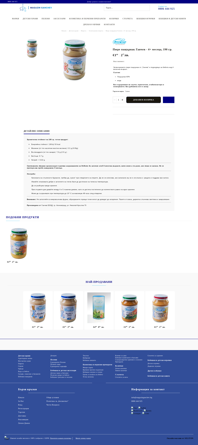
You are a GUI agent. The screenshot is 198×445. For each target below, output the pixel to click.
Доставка (22, 416)
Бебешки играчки (145, 19)
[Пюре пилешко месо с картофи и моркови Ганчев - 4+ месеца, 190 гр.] (160, 307)
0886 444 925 (12, 2)
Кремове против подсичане (93, 370)
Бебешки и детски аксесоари (63, 370)
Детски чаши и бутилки (59, 373)
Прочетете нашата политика (60, 438)
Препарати (119, 362)
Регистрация (23, 408)
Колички (114, 19)
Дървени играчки (154, 366)
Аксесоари (59, 19)
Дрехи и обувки (91, 24)
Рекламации (23, 419)
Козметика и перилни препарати (87, 19)
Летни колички (121, 368)
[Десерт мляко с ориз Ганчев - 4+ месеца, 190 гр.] (68, 307)
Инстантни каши (24, 361)
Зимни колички (121, 370)
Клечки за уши (120, 356)
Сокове (20, 366)
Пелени (46, 19)
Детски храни (30, 19)
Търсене (21, 412)
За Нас (21, 401)
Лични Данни (24, 423)
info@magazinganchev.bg (141, 397)
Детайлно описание (37, 131)
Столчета (127, 19)
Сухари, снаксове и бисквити (29, 374)
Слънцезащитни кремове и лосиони (128, 360)
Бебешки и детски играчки (160, 360)
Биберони (86, 358)
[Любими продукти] (187, 1)
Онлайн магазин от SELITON (180, 438)
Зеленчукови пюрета (96, 31)
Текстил (86, 356)
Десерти (53, 356)
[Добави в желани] (168, 100)
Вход (20, 405)
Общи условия (52, 397)
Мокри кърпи (88, 367)
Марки (15, 19)
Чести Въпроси (52, 405)
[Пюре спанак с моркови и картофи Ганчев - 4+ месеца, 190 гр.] (130, 307)
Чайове (20, 369)
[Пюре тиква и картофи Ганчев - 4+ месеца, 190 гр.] (21, 243)
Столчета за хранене (155, 356)
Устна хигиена (88, 377)
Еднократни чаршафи (58, 366)
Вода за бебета (23, 371)
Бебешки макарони (25, 376)
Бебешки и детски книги (172, 19)
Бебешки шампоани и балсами (126, 358)
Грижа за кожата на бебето (93, 374)
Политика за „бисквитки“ (57, 401)
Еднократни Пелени (58, 362)
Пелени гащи (55, 364)
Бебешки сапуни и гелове (92, 372)
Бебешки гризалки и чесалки (61, 377)
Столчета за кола (121, 377)
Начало (64, 31)
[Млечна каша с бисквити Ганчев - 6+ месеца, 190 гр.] (38, 307)
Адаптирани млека (25, 358)
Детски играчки (154, 363)
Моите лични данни (83, 438)
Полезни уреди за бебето (59, 375)
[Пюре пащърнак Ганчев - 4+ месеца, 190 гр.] (32, 48)
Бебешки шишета (89, 360)
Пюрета (83, 31)
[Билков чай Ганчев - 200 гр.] (99, 307)
